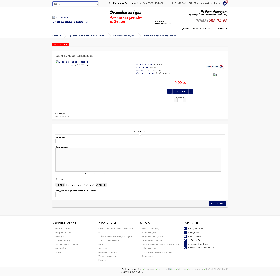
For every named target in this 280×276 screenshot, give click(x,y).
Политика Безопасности (109, 252)
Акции (58, 252)
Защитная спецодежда (152, 236)
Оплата (197, 29)
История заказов (63, 232)
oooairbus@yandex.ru (208, 3)
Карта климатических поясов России (115, 228)
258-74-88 (211, 21)
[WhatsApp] (168, 3)
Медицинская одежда (152, 240)
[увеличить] (72, 61)
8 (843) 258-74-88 (154, 3)
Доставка (186, 29)
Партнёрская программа (66, 244)
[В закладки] (169, 91)
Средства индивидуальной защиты (87, 36)
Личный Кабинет (63, 228)
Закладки (59, 236)
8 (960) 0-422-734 (183, 3)
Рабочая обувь (149, 248)
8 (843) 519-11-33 (195, 236)
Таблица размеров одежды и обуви (115, 236)
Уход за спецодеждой (108, 240)
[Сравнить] (190, 91)
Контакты (208, 29)
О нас (101, 244)
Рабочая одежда (149, 232)
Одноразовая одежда (124, 36)
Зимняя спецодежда (151, 228)
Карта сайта (60, 248)
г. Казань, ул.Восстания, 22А (201, 247)
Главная (56, 36)
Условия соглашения (108, 256)
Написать (166, 73)
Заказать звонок (60, 44)
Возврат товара (62, 240)
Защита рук (147, 256)
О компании (222, 29)
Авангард (157, 64)
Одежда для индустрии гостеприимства (160, 244)
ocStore (139, 269)
